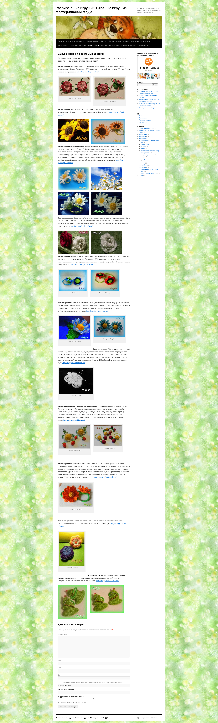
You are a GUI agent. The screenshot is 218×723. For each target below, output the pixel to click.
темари (143, 163)
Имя (59, 660)
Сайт (59, 675)
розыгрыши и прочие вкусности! (150, 159)
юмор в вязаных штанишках (149, 173)
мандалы (143, 148)
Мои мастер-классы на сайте (119, 41)
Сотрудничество (143, 45)
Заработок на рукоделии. (146, 128)
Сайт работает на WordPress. (149, 718)
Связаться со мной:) (128, 45)
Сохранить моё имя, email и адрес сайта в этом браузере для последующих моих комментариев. (92, 682)
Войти (141, 116)
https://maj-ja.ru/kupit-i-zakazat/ (88, 72)
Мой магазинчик (93, 45)
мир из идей (142, 136)
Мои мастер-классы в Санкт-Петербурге (72, 45)
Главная (61, 41)
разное (141, 175)
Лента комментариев (145, 120)
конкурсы (143, 146)
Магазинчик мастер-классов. (141, 41)
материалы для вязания (147, 155)
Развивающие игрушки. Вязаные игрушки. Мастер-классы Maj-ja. (91, 9)
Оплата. (103, 41)
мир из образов (143, 165)
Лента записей (143, 118)
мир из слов (142, 167)
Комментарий (63, 634)
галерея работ (145, 144)
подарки (143, 157)
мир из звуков (143, 134)
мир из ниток (143, 138)
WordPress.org (143, 122)
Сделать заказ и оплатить (110, 45)
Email (59, 668)
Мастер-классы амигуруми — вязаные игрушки (82, 41)
